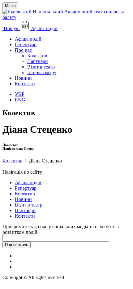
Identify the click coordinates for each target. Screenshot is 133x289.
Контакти (25, 83)
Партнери (37, 61)
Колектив (37, 55)
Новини (23, 78)
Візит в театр (41, 66)
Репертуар (25, 44)
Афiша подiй (28, 182)
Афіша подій (28, 39)
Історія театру (41, 72)
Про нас (23, 50)
